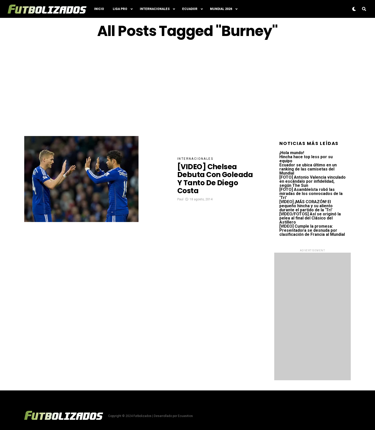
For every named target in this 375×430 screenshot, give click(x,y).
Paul (180, 199)
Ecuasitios (185, 416)
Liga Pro (120, 9)
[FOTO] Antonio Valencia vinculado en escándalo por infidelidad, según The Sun (312, 181)
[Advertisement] (187, 87)
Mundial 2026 (221, 9)
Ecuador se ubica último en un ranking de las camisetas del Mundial (308, 169)
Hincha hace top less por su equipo (306, 158)
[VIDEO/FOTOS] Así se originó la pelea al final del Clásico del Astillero (310, 218)
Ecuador (189, 9)
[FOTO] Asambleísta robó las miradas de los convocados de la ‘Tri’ (311, 193)
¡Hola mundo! (291, 152)
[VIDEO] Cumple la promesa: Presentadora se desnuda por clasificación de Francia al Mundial (312, 230)
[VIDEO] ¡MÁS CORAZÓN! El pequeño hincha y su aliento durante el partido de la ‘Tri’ (306, 205)
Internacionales (155, 9)
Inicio (99, 9)
